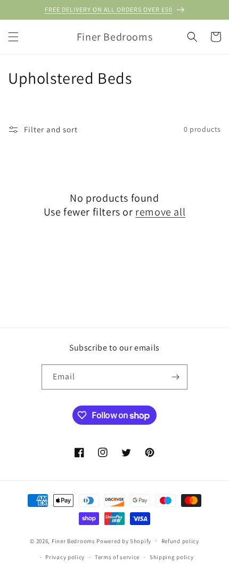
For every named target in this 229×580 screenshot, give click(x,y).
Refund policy (180, 541)
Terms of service (117, 557)
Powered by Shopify (123, 540)
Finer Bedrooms (73, 540)
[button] (13, 37)
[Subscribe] (175, 377)
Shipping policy (172, 557)
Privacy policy (65, 557)
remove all (160, 212)
